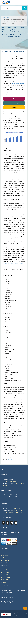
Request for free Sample (14, 16)
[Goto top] (25, 608)
